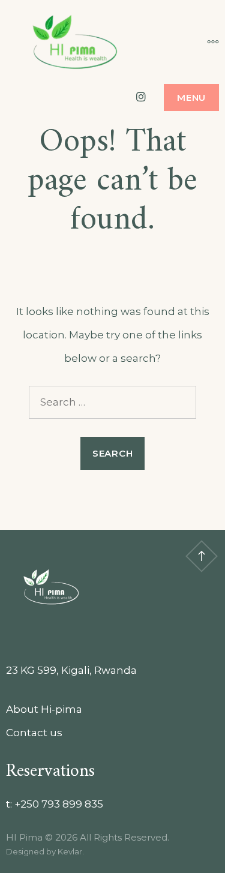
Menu (191, 97)
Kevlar (70, 851)
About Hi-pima (44, 709)
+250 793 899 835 (58, 804)
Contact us (34, 733)
